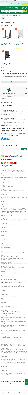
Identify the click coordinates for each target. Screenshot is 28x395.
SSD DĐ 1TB (6, 354)
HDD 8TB (3, 373)
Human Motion (7, 287)
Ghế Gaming (21, 282)
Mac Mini (16, 244)
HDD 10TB (7, 373)
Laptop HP (18, 170)
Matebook (2, 232)
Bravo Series (13, 219)
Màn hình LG (7, 326)
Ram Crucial (11, 332)
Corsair (8, 263)
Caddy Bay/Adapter (4, 337)
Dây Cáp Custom (18, 269)
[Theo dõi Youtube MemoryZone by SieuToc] (13, 163)
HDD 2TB (11, 371)
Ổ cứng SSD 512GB (7, 360)
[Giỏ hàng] (25, 8)
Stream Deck (9, 295)
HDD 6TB (24, 371)
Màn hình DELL (9, 325)
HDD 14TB (16, 373)
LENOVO (7, 240)
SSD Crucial (7, 363)
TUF (1, 196)
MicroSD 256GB (13, 211)
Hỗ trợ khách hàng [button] (6, 105)
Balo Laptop (17, 236)
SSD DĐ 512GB (19, 352)
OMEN (2, 204)
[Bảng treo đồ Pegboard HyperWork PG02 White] (20, 34)
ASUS (6, 244)
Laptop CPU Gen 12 (14, 177)
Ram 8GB (6, 330)
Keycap (5, 269)
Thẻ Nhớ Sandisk (4, 208)
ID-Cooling (16, 321)
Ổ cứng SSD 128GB (12, 358)
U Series (2, 186)
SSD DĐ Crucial (3, 349)
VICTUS (13, 202)
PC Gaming (23, 12)
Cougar (25, 281)
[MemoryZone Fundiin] (14, 3)
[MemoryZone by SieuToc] (11, 8)
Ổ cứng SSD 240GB (20, 358)
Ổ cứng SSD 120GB (4, 358)
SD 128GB (17, 212)
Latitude (10, 190)
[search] (25, 11)
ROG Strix (9, 198)
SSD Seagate (12, 363)
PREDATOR (22, 181)
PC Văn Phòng (3, 252)
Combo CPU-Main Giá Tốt (19, 252)
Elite (16, 202)
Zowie (18, 263)
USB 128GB (24, 258)
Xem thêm (14, 81)
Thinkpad (10, 224)
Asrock (13, 244)
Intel (1, 299)
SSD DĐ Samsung (10, 349)
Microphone (14, 295)
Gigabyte (10, 303)
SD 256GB (21, 212)
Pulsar (15, 263)
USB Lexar (14, 256)
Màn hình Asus (3, 325)
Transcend (9, 344)
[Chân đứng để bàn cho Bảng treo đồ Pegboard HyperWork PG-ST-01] (7, 34)
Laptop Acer (23, 170)
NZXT (13, 313)
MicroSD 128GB (6, 211)
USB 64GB (19, 258)
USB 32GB (14, 258)
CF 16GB (9, 214)
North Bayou (13, 287)
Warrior (2, 281)
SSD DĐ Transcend (19, 351)
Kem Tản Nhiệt (9, 338)
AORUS (12, 186)
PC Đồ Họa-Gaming (10, 252)
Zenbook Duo (9, 196)
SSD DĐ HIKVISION (11, 351)
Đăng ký (24, 149)
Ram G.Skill (16, 332)
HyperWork (22, 281)
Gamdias (9, 313)
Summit (21, 220)
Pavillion (9, 202)
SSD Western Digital (19, 363)
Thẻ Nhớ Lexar (7, 209)
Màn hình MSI (12, 326)
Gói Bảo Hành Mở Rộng (5, 236)
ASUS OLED (17, 12)
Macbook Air (3, 228)
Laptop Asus (3, 171)
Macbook (2, 170)
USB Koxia (18, 256)
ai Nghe (25, 273)
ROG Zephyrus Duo (17, 197)
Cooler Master (16, 281)
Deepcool (9, 311)
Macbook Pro (8, 228)
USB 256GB (3, 259)
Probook (25, 202)
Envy (6, 202)
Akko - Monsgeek (4, 267)
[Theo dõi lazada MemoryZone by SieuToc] (5, 163)
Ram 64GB (20, 330)
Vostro (17, 190)
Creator (24, 220)
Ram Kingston (21, 332)
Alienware (25, 190)
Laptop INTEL (19, 171)
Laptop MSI (7, 170)
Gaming (6, 190)
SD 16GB (4, 212)
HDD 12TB (12, 373)
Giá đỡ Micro (17, 286)
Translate (25, 0)
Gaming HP (6, 204)
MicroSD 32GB (19, 209)
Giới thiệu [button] (3, 98)
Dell (20, 263)
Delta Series (8, 219)
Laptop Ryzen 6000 (22, 177)
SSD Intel (2, 363)
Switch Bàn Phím (11, 269)
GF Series (18, 219)
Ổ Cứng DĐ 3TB (9, 345)
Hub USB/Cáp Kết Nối (18, 337)
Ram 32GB (16, 330)
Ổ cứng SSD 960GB (15, 360)
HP (1, 240)
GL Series (22, 219)
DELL (4, 240)
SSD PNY (25, 363)
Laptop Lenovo (13, 171)
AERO (9, 186)
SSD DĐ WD (16, 349)
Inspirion (13, 190)
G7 (6, 186)
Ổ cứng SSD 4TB (10, 362)
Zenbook (4, 196)
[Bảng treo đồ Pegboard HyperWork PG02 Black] (7, 56)
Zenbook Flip (14, 196)
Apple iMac (11, 248)
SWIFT (2, 181)
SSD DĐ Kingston (4, 351)
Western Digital (3, 344)
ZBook (22, 202)
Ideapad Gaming (18, 224)
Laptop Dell (8, 171)
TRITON (2, 182)
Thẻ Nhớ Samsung (11, 208)
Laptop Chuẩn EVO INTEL (5, 177)
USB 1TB (12, 259)
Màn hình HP (15, 325)
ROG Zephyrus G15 (10, 197)
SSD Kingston (22, 362)
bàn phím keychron (4, 12)
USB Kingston (8, 256)
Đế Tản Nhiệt (12, 236)
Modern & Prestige (15, 220)
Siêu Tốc (20, 383)
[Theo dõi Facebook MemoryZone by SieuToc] (2, 163)
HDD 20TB (21, 373)
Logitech (2, 263)
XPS (2, 192)
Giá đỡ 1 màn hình (4, 286)
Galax (6, 313)
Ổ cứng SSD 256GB (9, 359)
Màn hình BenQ (21, 325)
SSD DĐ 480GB (13, 352)
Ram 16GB (11, 330)
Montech (2, 313)
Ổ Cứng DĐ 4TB (16, 345)
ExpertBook (18, 198)
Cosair (2, 311)
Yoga (14, 224)
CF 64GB (17, 214)
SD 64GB (12, 212)
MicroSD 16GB (13, 209)
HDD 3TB (16, 371)
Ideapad (2, 224)
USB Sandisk (3, 256)
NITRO (18, 181)
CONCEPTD (6, 181)
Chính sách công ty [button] (6, 102)
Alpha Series (3, 219)
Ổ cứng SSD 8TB (17, 362)
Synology (2, 367)
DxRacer (11, 281)
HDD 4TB (20, 371)
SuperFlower (18, 317)
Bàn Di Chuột (24, 263)
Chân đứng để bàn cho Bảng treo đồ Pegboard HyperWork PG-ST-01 (6, 43)
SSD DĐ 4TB (17, 354)
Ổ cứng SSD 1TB (23, 360)
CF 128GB (21, 214)
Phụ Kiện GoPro (15, 338)
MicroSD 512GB (19, 211)
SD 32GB (8, 212)
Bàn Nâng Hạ (7, 282)
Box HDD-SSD (11, 337)
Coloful (11, 307)
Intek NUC (2, 244)
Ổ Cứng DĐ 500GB (14, 344)
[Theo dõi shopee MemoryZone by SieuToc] (8, 163)
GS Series (10, 220)
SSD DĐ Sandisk (23, 349)
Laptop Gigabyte (12, 170)
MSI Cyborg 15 (11, 12)
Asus (23, 311)
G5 (5, 186)
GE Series (5, 220)
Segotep (19, 311)
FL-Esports (19, 267)
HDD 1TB (7, 371)
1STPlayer (16, 311)
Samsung (15, 273)
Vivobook (13, 198)
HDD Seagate (9, 374)
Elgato (8, 291)
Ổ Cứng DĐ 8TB (22, 345)
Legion (23, 224)
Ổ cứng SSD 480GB (17, 359)
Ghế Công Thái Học (14, 282)
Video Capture (3, 295)
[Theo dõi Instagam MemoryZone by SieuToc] (10, 163)
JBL (18, 273)
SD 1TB (5, 214)
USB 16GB (10, 258)
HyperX (12, 263)
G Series (20, 190)
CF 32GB (13, 214)
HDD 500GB (3, 371)
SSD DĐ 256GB (7, 352)
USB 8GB (5, 258)
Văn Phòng (3, 190)
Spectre (18, 202)
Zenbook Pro (20, 196)
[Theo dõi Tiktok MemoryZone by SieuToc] (16, 163)
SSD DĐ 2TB (11, 354)
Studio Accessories (20, 295)
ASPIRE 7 (14, 181)
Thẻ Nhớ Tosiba (18, 208)
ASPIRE (10, 181)
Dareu (23, 267)
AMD (4, 299)
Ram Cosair (6, 332)
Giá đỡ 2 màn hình (11, 286)
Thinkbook (6, 224)
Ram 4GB (2, 330)
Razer (5, 263)
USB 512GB (8, 259)
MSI (10, 244)
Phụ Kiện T (22, 273)
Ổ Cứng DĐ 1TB (22, 344)
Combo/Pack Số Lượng (8, 215)
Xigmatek (5, 311)
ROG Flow (5, 198)
